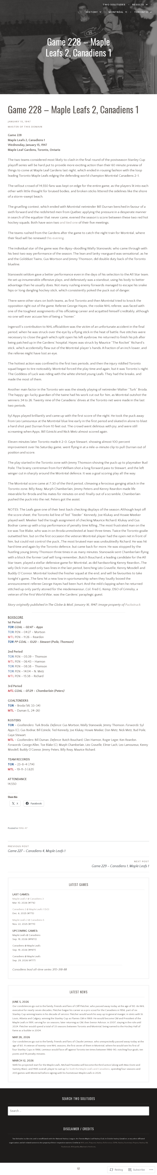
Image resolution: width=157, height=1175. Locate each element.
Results (138, 4)
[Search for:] (78, 1111)
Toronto (141, 12)
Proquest (92, 1143)
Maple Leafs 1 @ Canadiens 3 (28, 898)
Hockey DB (143, 1143)
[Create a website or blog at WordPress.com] (78, 1169)
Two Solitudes (114, 4)
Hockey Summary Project (128, 1143)
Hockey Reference (104, 1143)
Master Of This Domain (25, 126)
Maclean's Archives (88, 1147)
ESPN (115, 1143)
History (92, 12)
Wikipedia (75, 1147)
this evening (55, 238)
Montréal (116, 12)
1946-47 (23, 828)
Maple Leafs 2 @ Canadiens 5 (28, 920)
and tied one (69, 223)
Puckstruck (133, 605)
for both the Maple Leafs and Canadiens (88, 1069)
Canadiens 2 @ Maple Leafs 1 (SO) (30, 909)
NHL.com (84, 1143)
